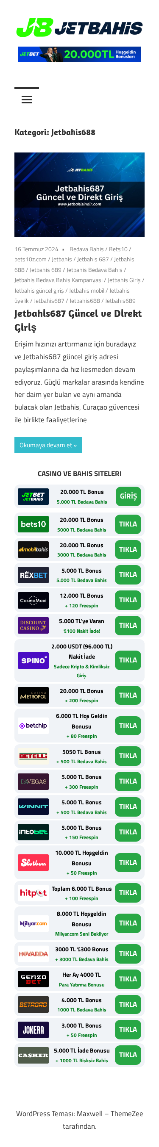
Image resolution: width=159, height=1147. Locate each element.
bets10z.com (30, 259)
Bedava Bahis (87, 248)
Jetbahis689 (120, 300)
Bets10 (118, 248)
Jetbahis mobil (86, 290)
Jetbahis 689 (45, 269)
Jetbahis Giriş (124, 279)
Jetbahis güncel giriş (39, 290)
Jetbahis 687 (93, 259)
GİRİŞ (128, 495)
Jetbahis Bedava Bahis (95, 269)
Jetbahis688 (85, 300)
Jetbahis (62, 259)
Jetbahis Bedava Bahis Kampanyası (58, 279)
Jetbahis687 (49, 300)
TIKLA (128, 523)
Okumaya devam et (46, 445)
